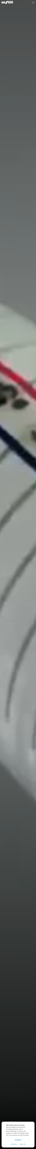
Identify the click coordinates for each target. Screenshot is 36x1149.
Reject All (22, 1144)
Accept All (18, 1140)
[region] (18, 1134)
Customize (14, 1144)
